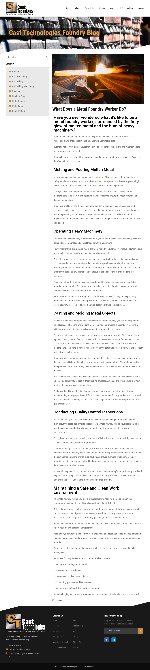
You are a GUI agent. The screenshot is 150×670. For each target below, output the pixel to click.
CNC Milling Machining (23, 86)
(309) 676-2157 (15, 645)
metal (98, 177)
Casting (15, 71)
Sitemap (76, 647)
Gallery (102, 8)
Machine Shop (19, 96)
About (77, 8)
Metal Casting (18, 101)
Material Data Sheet (60, 642)
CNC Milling (17, 81)
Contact (140, 8)
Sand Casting (18, 111)
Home (68, 8)
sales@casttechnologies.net (20, 649)
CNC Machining (19, 76)
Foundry (16, 91)
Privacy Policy (78, 642)
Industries (56, 631)
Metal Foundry (19, 106)
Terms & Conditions (60, 647)
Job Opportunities (125, 8)
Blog (111, 8)
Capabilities (89, 8)
